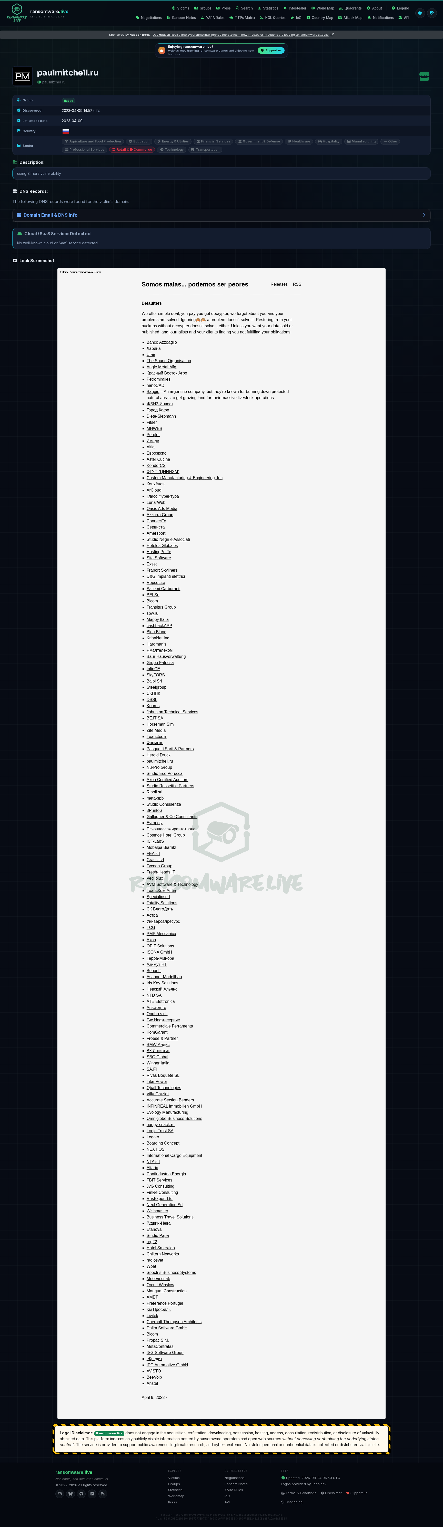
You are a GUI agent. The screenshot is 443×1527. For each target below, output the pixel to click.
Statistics (270, 8)
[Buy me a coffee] (420, 13)
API (406, 18)
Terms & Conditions (301, 1493)
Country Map (322, 18)
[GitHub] (81, 1494)
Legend (403, 8)
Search (247, 8)
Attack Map (353, 18)
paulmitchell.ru (54, 82)
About (377, 8)
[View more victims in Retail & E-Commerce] (424, 76)
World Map (325, 8)
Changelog (294, 1502)
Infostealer (297, 8)
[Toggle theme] (432, 13)
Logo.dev (319, 1484)
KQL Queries (275, 18)
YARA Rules (215, 18)
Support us (358, 1493)
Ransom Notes (184, 18)
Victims (183, 8)
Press (226, 8)
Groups (206, 8)
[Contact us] (59, 1494)
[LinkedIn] (92, 1494)
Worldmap (176, 1496)
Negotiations (151, 18)
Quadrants (353, 8)
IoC (298, 18)
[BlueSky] (70, 1494)
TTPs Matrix (245, 18)
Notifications (383, 18)
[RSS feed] (102, 1494)
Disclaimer (333, 1493)
